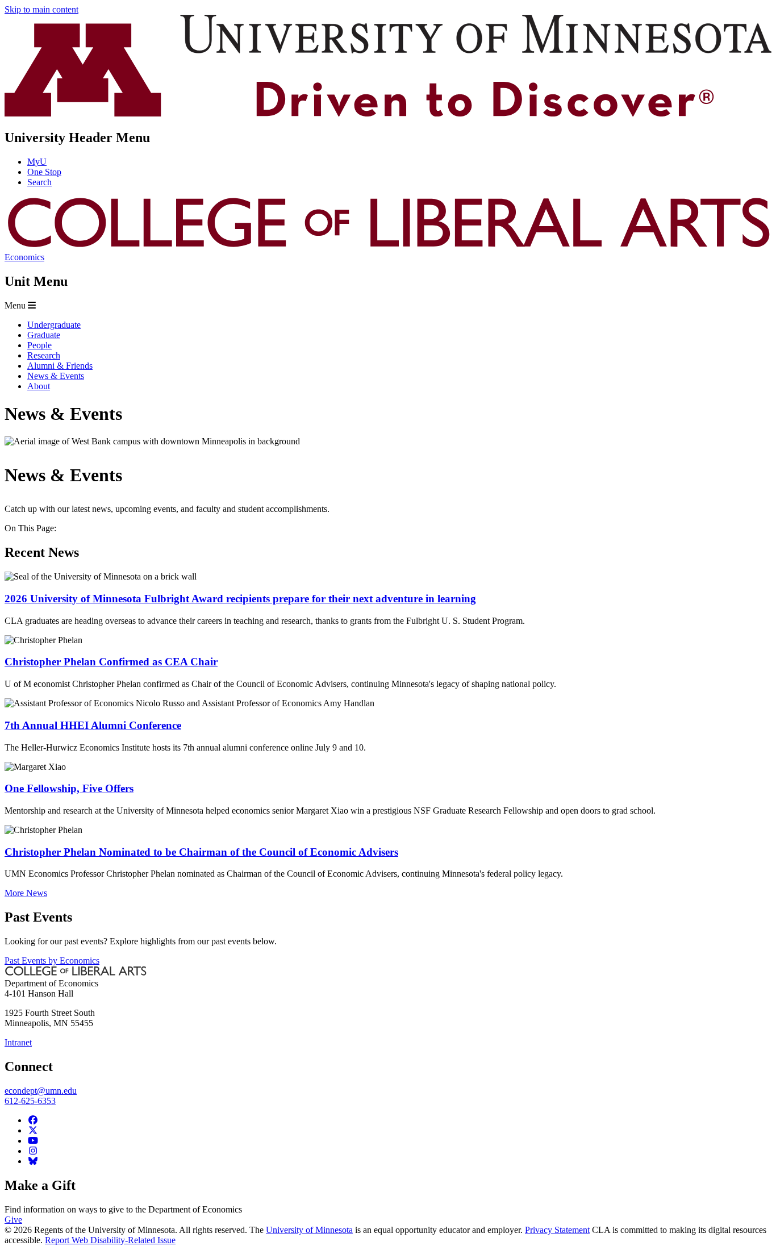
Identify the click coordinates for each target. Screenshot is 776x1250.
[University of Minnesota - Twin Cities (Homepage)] (388, 113)
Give (13, 1219)
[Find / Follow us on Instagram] (33, 1151)
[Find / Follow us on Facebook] (33, 1120)
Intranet (18, 1042)
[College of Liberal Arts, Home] (388, 247)
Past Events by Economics (52, 960)
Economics (24, 257)
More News (26, 893)
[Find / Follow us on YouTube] (33, 1140)
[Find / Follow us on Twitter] (33, 1130)
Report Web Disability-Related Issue (110, 1240)
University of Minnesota (309, 1230)
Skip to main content (41, 9)
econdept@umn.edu (41, 1090)
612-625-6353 (30, 1101)
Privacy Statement (557, 1230)
